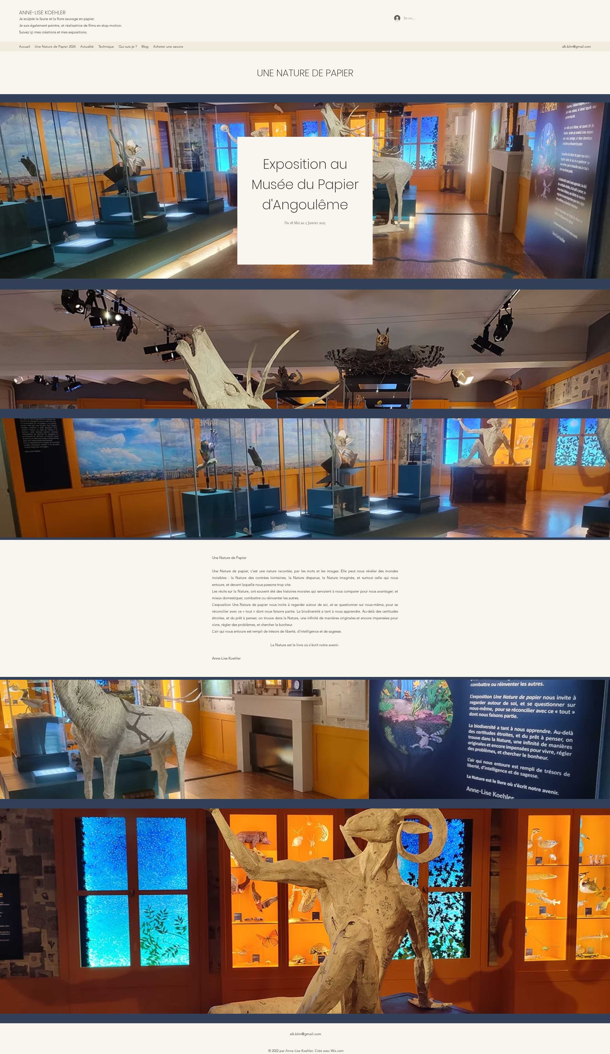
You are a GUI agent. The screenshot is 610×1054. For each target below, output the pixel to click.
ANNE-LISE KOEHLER (42, 12)
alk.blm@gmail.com (576, 46)
